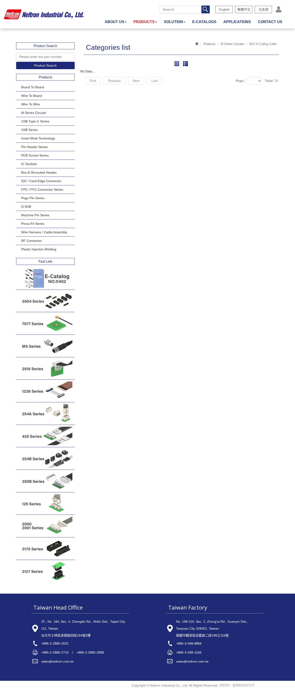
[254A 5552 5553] (45, 413)
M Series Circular (33, 113)
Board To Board (32, 87)
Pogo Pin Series (32, 198)
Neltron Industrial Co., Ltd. (43, 14)
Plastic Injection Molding (38, 249)
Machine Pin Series (35, 215)
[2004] (45, 301)
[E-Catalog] (45, 278)
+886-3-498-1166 (188, 652)
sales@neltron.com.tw (57, 661)
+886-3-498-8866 (189, 643)
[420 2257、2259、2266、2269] (45, 436)
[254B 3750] (45, 458)
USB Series (29, 130)
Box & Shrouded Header (39, 172)
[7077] (45, 323)
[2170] (45, 548)
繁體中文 (243, 9)
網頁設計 (224, 685)
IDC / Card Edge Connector (41, 181)
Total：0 (271, 81)
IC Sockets (29, 164)
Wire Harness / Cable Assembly (44, 232)
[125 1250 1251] (45, 503)
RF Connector (31, 241)
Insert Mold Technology (38, 138)
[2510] (45, 368)
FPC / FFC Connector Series (42, 189)
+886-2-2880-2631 (55, 643)
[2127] (45, 571)
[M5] (45, 346)
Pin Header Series (34, 147)
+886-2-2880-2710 (55, 652)
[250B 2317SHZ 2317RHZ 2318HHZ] (45, 481)
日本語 (263, 9)
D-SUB (26, 206)
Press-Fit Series (32, 223)
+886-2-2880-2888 (90, 652)
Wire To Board (31, 96)
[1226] (45, 391)
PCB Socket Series (35, 155)
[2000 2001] (45, 526)
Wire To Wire (30, 104)
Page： (241, 81)
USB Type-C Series (35, 121)
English (224, 9)
